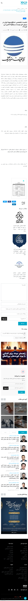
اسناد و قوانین (24, 553)
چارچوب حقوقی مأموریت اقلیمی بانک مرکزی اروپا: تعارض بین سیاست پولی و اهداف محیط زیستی (10, 486)
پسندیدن (5, 30)
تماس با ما (11, 555)
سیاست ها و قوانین (9, 549)
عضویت (21, 392)
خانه (26, 8)
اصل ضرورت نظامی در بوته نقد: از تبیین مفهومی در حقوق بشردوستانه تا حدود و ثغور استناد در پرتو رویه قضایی (10, 476)
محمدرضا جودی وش (11, 490)
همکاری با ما (10, 557)
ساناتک (15, 597)
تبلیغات (25, 580)
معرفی (25, 555)
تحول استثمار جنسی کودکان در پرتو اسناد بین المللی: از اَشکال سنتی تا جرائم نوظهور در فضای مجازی (10, 449)
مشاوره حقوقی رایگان (22, 578)
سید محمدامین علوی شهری (10, 470)
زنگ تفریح (25, 557)
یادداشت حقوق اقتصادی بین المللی (14, 463)
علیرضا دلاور (13, 461)
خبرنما (22, 8)
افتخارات (11, 553)
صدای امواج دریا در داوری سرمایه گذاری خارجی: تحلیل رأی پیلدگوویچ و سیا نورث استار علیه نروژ (10, 466)
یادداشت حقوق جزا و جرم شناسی (14, 435)
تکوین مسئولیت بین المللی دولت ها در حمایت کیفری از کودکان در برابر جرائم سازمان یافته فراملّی (10, 439)
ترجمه (5, 432)
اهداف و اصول (10, 547)
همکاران (11, 551)
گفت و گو (14, 432)
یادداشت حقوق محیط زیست (15, 455)
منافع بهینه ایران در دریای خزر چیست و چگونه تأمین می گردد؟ (14, 334)
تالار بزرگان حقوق (23, 551)
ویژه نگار (25, 549)
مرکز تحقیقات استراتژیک (19, 338)
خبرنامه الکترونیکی (23, 568)
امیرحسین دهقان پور (11, 443)
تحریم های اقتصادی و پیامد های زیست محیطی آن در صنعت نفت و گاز (10, 458)
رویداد (18, 8)
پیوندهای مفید (24, 559)
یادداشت (22, 432)
